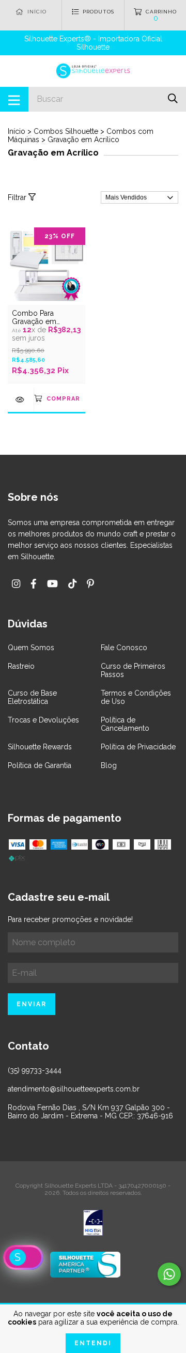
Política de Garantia (39, 765)
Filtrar (18, 197)
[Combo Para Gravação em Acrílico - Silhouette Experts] (21, 400)
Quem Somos (31, 647)
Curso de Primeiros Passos (133, 670)
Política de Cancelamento (125, 724)
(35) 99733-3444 (34, 1070)
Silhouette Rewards (40, 747)
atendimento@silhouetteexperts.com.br (74, 1089)
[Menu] (14, 99)
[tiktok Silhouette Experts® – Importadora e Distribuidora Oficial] (72, 584)
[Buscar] (173, 98)
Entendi (93, 1343)
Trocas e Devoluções (43, 720)
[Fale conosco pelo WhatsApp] (169, 1274)
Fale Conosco (124, 647)
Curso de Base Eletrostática (32, 697)
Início (16, 131)
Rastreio (21, 666)
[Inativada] (93, 1223)
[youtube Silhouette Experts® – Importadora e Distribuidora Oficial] (52, 584)
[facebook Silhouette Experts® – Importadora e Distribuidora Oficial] (33, 584)
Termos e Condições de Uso (136, 697)
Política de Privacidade (138, 747)
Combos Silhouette (66, 131)
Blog (109, 765)
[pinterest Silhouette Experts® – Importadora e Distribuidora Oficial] (90, 584)
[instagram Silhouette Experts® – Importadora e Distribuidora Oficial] (16, 584)
